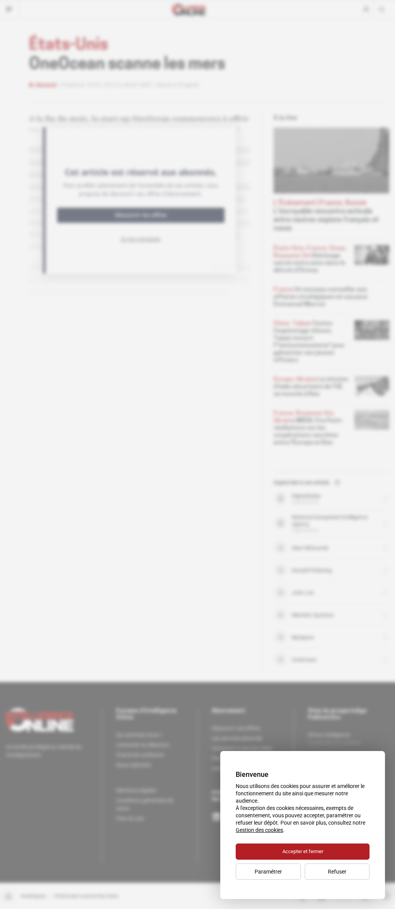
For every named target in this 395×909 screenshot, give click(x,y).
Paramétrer (268, 872)
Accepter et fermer (302, 851)
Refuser (337, 872)
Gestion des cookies (259, 830)
